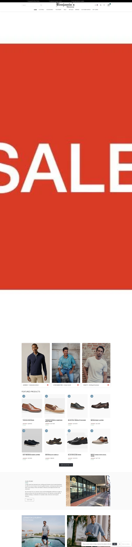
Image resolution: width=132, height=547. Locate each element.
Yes (115, 544)
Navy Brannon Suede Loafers (31, 454)
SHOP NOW (29, 499)
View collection (65, 465)
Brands (77, 9)
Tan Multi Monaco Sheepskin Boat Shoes (53, 421)
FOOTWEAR (58, 9)
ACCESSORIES (50, 9)
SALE (65, 9)
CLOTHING (41, 9)
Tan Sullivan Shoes (28, 420)
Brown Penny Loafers (97, 420)
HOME (35, 9)
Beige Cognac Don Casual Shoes (98, 455)
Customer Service (86, 9)
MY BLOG (71, 9)
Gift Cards (95, 9)
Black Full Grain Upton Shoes (77, 420)
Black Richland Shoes (74, 454)
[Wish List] (104, 5)
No (119, 544)
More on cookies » (126, 544)
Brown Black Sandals (52, 454)
